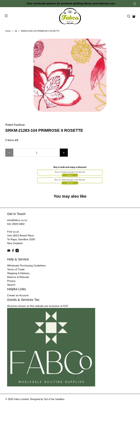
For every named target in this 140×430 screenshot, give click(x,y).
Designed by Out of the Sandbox (47, 399)
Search (11, 284)
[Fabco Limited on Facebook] (13, 251)
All (16, 31)
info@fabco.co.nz (17, 220)
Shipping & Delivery (18, 273)
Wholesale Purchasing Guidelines (26, 265)
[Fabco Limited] (70, 16)
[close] (135, 3)
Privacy (11, 280)
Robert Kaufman (15, 124)
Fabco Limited (21, 399)
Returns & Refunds (18, 277)
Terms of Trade (16, 269)
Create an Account (17, 295)
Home (8, 31)
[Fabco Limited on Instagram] (17, 251)
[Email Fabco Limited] (8, 251)
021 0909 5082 (16, 224)
